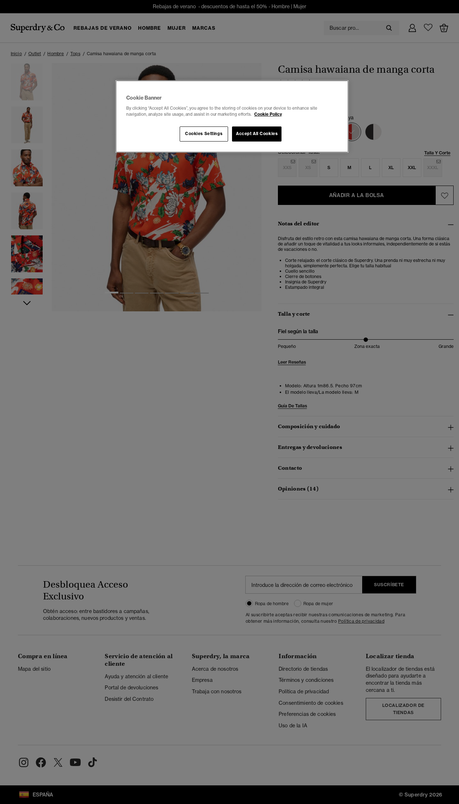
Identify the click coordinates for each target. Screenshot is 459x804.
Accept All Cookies (257, 133)
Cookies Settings (203, 133)
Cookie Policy (268, 114)
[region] (232, 116)
